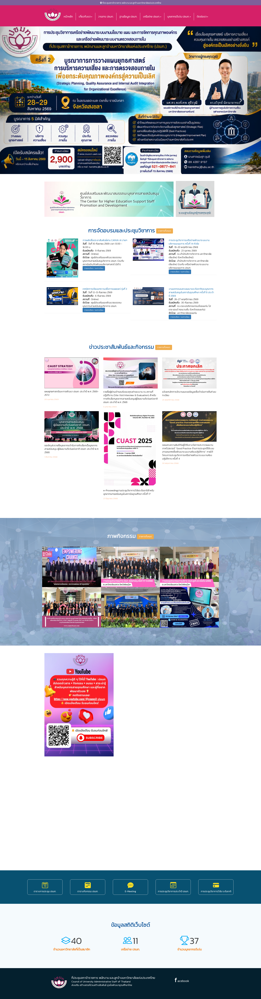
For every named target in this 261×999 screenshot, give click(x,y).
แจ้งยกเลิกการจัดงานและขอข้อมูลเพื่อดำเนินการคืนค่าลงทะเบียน (189, 393)
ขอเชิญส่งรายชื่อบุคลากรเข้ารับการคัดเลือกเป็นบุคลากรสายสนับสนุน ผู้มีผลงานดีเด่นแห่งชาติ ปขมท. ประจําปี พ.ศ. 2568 (71, 449)
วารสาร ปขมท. (105, 16)
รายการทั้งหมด (164, 230)
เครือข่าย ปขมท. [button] (151, 16)
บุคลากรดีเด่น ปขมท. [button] (178, 16)
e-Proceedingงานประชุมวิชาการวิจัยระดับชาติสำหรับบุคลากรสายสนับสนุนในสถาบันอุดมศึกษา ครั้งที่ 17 (128, 492)
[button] (19, 99)
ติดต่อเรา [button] (202, 16)
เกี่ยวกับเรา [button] (85, 16)
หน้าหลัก (68, 16)
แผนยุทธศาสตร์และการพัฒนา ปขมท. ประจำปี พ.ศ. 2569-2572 (71, 393)
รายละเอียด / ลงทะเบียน (93, 268)
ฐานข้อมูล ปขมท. (128, 16)
